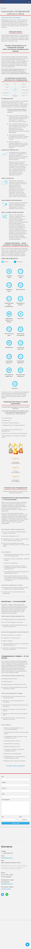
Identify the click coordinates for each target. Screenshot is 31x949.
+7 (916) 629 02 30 (7, 853)
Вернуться (4, 8)
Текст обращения (6, 799)
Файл (20, 816)
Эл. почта (4, 788)
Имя (3, 776)
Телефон (4, 782)
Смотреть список (6, 889)
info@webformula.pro (7, 858)
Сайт (3, 816)
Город (3, 793)
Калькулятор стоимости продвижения (10, 17)
